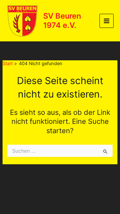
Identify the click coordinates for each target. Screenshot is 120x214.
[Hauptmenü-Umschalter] (107, 21)
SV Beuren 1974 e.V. (62, 20)
